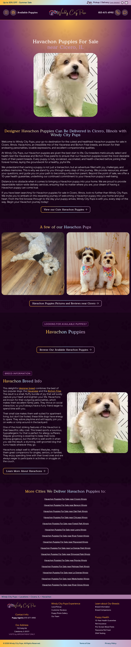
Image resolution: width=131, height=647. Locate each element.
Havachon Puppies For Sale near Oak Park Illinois (65, 511)
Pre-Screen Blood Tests (104, 627)
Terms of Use (85, 643)
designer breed (27, 388)
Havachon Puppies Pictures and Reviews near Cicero (64, 303)
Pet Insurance (100, 624)
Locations (23, 597)
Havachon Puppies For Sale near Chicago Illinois (65, 517)
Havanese (33, 391)
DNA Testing (100, 633)
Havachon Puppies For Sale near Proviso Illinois (65, 560)
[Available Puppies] (13, 12)
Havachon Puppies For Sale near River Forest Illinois (65, 536)
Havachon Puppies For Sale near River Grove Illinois (65, 585)
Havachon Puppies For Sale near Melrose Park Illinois (65, 566)
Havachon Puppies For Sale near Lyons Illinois (65, 530)
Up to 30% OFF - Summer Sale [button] (17, 2)
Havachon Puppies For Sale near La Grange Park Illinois (65, 548)
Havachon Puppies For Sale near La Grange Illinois (65, 572)
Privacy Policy (110, 643)
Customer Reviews (59, 610)
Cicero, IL (35, 597)
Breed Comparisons (103, 610)
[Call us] (118, 12)
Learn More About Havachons (24, 471)
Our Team (55, 616)
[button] (122, 2)
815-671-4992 (106, 12)
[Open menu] (6, 12)
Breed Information (102, 607)
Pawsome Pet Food (103, 630)
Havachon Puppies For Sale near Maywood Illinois (65, 542)
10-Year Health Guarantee (105, 620)
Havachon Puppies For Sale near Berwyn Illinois (65, 505)
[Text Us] (125, 12)
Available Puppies (27, 12)
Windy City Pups (9, 597)
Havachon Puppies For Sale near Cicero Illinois (65, 499)
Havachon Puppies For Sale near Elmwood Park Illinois (65, 554)
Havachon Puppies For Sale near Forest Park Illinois (65, 523)
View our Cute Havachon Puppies (64, 209)
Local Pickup (56, 607)
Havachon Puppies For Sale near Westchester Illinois (65, 579)
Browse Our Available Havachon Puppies (64, 349)
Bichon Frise (54, 391)
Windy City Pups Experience (65, 603)
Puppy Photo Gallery (59, 613)
